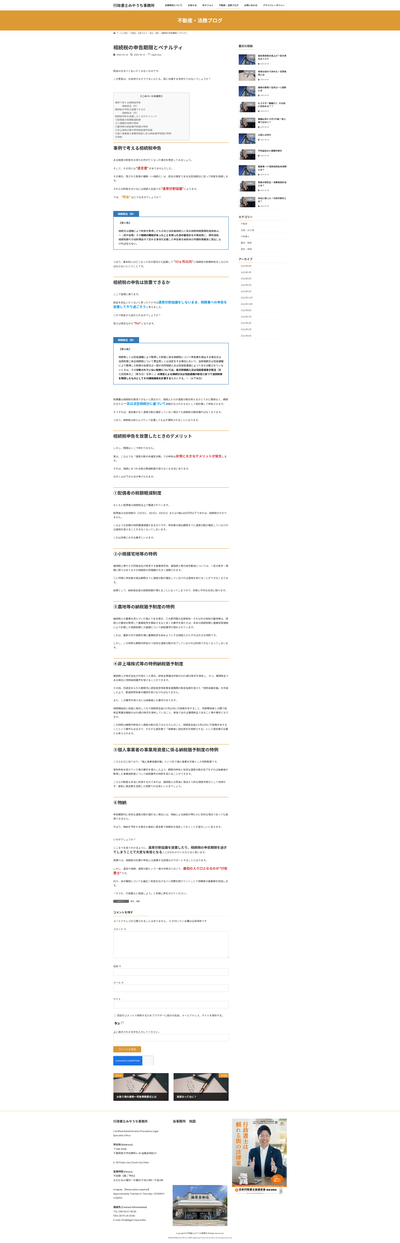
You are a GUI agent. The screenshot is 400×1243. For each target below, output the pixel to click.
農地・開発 (246, 242)
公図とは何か (264, 135)
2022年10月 (247, 304)
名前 (117, 966)
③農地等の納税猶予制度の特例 (131, 126)
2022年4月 (246, 335)
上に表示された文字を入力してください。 (137, 1031)
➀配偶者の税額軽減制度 (128, 119)
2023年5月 (246, 272)
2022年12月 (247, 297)
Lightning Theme (199, 1237)
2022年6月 (246, 323)
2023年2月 (246, 285)
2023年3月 (246, 278)
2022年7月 (246, 316)
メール (118, 982)
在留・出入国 (247, 230)
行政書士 (245, 236)
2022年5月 (246, 329)
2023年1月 (246, 291)
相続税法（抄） (130, 106)
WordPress (183, 1237)
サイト (117, 998)
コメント (119, 928)
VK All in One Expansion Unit (220, 1237)
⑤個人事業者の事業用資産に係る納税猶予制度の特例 (143, 133)
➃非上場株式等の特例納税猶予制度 (133, 130)
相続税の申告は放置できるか (130, 109)
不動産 (244, 223)
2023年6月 (246, 266)
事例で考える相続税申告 (128, 102)
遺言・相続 (135, 901)
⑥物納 (118, 136)
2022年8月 (246, 310)
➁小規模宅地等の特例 (126, 123)
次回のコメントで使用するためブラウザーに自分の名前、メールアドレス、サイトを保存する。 (170, 1015)
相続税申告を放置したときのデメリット (136, 116)
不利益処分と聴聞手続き (270, 150)
